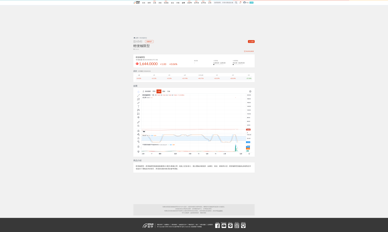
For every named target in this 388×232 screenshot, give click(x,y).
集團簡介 (167, 224)
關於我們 (159, 224)
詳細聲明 (220, 211)
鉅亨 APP (237, 226)
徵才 (197, 224)
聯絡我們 (191, 224)
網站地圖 (203, 224)
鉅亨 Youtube (224, 226)
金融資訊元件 (183, 224)
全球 (136, 38)
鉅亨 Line (230, 226)
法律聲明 (210, 224)
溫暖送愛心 (243, 226)
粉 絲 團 (217, 226)
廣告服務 (174, 224)
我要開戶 (149, 41)
